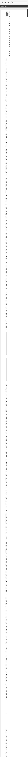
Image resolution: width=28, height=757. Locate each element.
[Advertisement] (15, 35)
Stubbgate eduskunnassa (9, 33)
